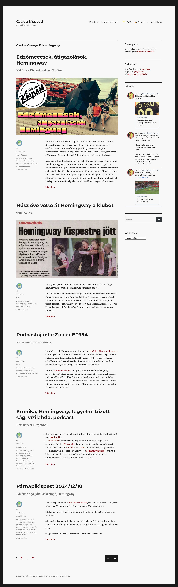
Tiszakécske (53, 440)
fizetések (30, 519)
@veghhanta (139, 72)
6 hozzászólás (21, 538)
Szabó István (21, 535)
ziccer (35, 373)
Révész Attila (31, 532)
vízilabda (30, 468)
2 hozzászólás (21, 376)
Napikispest (21, 447)
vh (17, 148)
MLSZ (84, 447)
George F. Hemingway (25, 161)
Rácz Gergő (20, 532)
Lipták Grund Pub (23, 163)
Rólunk (91, 22)
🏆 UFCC (127, 22)
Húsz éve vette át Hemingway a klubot (64, 205)
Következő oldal (115, 561)
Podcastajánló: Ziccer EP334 (52, 335)
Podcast (24, 155)
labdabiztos (21, 461)
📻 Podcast (140, 22)
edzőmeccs (27, 158)
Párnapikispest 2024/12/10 (49, 486)
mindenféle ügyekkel (78, 503)
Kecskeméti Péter (23, 370)
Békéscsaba (69, 444)
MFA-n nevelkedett (63, 370)
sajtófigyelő (27, 373)
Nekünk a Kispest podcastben (103, 351)
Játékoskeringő (108, 22)
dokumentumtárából (96, 451)
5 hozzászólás (21, 169)
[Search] (159, 219)
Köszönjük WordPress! (61, 576)
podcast (27, 166)
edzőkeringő (21, 519)
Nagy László (25, 527)
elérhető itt (56, 437)
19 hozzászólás (22, 310)
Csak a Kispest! (29, 21)
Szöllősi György (25, 306)
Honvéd (69, 447)
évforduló (20, 301)
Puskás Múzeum (29, 530)
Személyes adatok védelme (40, 576)
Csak (18, 155)
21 (34, 558)
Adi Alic (19, 158)
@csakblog (146, 69)
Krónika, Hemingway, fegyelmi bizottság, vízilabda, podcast (64, 414)
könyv (25, 458)
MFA (33, 370)
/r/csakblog (156, 22)
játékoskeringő (22, 525)
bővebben (50, 187)
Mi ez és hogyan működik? (137, 74)
